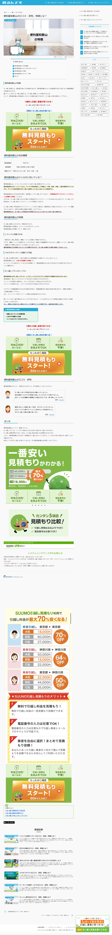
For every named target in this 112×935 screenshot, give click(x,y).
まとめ (16, 76)
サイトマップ (71, 927)
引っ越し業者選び (10, 822)
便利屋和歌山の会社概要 (21, 66)
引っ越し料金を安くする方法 (90, 11)
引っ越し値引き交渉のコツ (89, 15)
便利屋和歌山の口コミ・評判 (23, 74)
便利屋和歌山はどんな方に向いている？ (26, 68)
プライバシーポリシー (56, 927)
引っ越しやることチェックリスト (91, 20)
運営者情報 (41, 927)
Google (61, 400)
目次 (16, 62)
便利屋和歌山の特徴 (20, 71)
